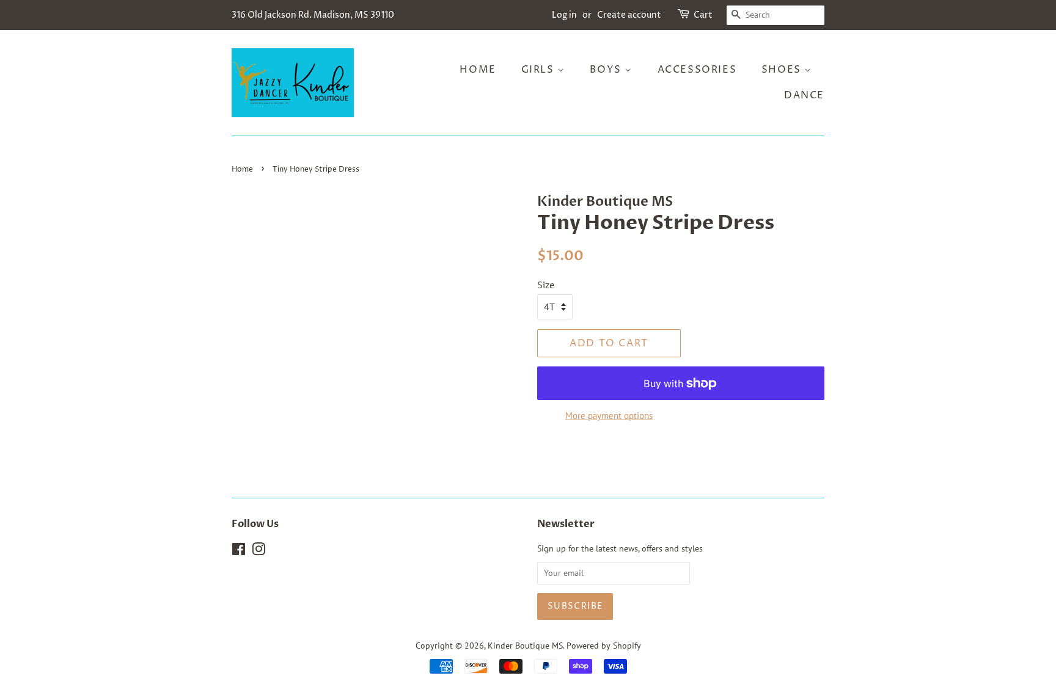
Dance (804, 95)
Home (478, 69)
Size (545, 284)
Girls (539, 69)
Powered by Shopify (603, 645)
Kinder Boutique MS (525, 645)
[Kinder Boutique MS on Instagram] (258, 551)
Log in (564, 15)
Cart (703, 15)
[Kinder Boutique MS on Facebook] (239, 551)
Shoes (783, 69)
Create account (629, 15)
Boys (607, 69)
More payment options (609, 415)
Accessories (697, 69)
